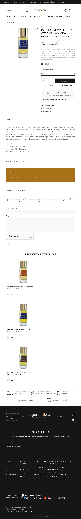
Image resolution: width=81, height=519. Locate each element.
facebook (73, 415)
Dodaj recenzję (54, 44)
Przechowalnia (66, 10)
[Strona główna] (40, 10)
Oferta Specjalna (19, 2)
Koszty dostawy (24, 469)
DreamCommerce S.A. (26, 511)
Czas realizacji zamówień (26, 480)
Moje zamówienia (38, 467)
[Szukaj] (26, 10)
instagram (73, 420)
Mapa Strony (50, 480)
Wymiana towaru (52, 476)
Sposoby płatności (24, 473)
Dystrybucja (64, 471)
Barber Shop (33, 2)
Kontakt (61, 2)
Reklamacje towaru (52, 469)
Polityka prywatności (11, 474)
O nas (62, 467)
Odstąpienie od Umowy (53, 473)
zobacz (69, 95)
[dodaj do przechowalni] (36, 29)
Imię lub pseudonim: (12, 208)
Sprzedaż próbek (38, 478)
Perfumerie (6, 2)
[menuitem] (9, 17)
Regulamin (9, 471)
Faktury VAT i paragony (26, 476)
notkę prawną (17, 446)
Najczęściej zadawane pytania (12, 479)
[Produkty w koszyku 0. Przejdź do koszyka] (74, 10)
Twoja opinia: (10, 216)
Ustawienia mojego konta (40, 471)
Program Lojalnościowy (48, 2)
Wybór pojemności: (47, 69)
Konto (70, 10)
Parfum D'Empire (47, 26)
